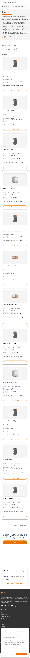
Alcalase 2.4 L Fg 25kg (9, 110)
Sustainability (4, 614)
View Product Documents (14, 76)
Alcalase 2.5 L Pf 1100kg (9, 188)
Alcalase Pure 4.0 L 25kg (9, 421)
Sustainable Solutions (6, 616)
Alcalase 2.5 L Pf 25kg (8, 227)
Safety (2, 612)
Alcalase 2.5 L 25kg (8, 149)
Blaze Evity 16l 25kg (8, 459)
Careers (3, 626)
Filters (8, 49)
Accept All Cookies (21, 654)
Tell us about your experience (15, 583)
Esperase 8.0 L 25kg (8, 498)
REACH (2, 619)
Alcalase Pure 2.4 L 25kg (9, 343)
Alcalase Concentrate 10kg (10, 266)
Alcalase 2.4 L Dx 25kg (9, 72)
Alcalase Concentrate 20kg (10, 304)
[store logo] (10, 3)
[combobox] (15, 6)
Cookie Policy (19, 648)
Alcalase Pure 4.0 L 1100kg (10, 382)
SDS (5, 76)
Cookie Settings (8, 654)
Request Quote (15, 90)
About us (3, 624)
